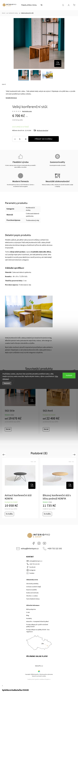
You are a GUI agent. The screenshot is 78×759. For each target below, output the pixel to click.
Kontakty (29, 618)
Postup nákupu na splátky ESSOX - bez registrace (38, 631)
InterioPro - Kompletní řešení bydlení (37, 622)
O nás (28, 612)
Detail (8, 429)
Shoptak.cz (47, 679)
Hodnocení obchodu (32, 593)
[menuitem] (29, 5)
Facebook (33, 543)
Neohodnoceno (27, 111)
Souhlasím (69, 375)
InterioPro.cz (39, 666)
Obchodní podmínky (32, 584)
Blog (27, 615)
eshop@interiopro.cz (30, 548)
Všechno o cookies (32, 596)
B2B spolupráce (31, 609)
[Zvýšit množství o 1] (25, 139)
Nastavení (7, 383)
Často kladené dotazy (33, 599)
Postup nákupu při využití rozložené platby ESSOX (37, 626)
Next (74, 370)
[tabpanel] (20, 403)
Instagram (39, 543)
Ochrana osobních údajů (33, 587)
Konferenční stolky (30, 208)
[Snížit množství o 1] (14, 139)
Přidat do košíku (43, 139)
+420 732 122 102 (54, 548)
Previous (4, 370)
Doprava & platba (31, 590)
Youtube (44, 543)
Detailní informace (11, 98)
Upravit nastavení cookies (39, 676)
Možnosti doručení (42, 131)
